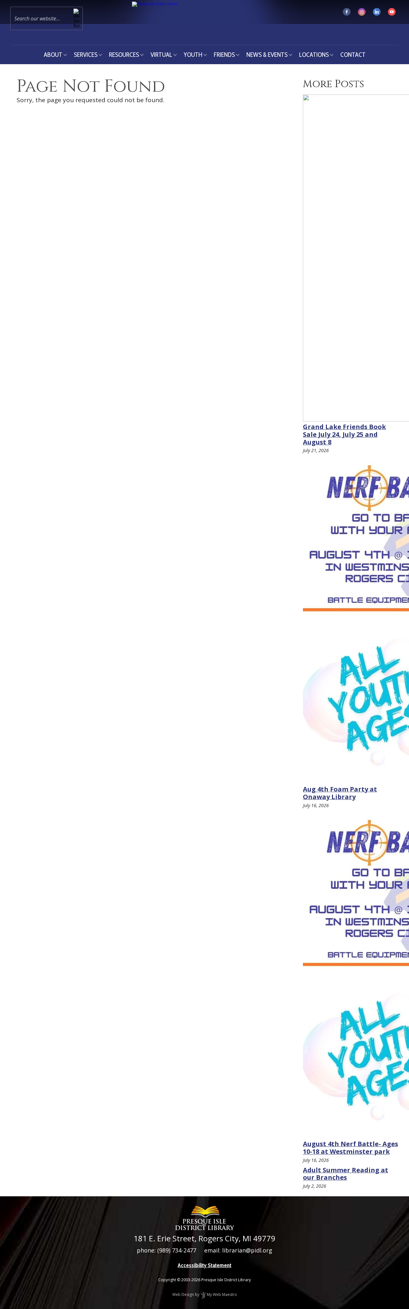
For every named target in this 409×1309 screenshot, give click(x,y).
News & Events (267, 54)
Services (85, 54)
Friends (224, 54)
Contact (353, 54)
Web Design (183, 1294)
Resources (124, 54)
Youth (193, 54)
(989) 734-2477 (176, 1250)
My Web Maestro (221, 1294)
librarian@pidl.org (247, 1250)
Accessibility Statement (204, 1265)
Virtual (161, 54)
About (53, 54)
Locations (314, 54)
